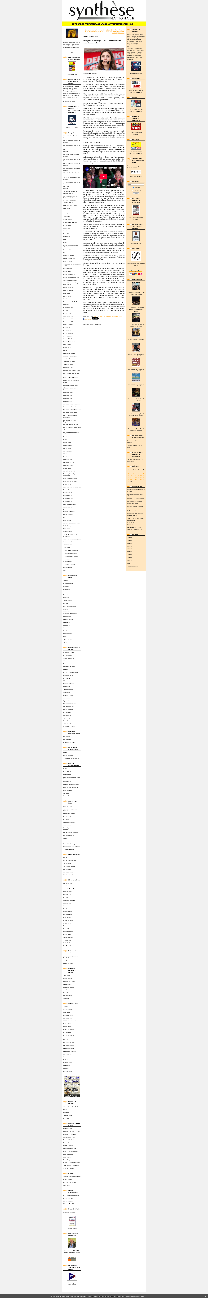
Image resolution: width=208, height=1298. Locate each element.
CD (64, 252)
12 (136, 475)
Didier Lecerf (66, 293)
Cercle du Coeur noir (68, 255)
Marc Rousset (67, 908)
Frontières (66, 597)
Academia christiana (68, 652)
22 (143, 477)
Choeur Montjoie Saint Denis (70, 1107)
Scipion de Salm (67, 531)
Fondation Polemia (68, 675)
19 (136, 477)
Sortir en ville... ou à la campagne (72, 539)
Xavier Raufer (67, 943)
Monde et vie (66, 625)
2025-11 (129, 563)
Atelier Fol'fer (66, 1012)
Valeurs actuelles (67, 639)
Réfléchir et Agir (67, 715)
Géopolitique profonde (69, 822)
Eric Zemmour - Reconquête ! (71, 672)
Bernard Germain (67, 233)
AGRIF (65, 960)
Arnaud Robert (67, 225)
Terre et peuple (67, 723)
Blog (64, 239)
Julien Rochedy (67, 825)
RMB (64, 517)
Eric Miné (65, 310)
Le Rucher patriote (68, 963)
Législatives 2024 (67, 401)
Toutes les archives (132, 566)
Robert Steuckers (68, 931)
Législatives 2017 (67, 395)
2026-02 (129, 554)
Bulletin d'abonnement (69, 101)
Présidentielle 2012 (68, 492)
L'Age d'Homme (67, 1039)
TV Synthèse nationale (69, 564)
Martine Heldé (67, 442)
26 (136, 479)
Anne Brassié (66, 886)
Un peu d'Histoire (67, 567)
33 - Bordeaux (67, 863)
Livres (65, 439)
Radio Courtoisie (67, 790)
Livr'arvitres (66, 1059)
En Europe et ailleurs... (69, 307)
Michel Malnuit (67, 454)
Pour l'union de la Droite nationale (72, 487)
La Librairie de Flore (68, 1042)
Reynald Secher (67, 1071)
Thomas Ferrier (67, 940)
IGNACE (65, 350)
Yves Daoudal (67, 946)
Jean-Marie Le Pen (68, 364)
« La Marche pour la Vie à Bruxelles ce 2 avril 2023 (99, 30)
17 (131, 477)
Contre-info (66, 586)
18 (133, 477)
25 (133, 479)
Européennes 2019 (68, 319)
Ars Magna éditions (68, 1009)
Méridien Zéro (67, 781)
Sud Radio (66, 793)
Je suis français (67, 600)
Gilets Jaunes (67, 344)
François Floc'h (67, 336)
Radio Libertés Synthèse (69, 504)
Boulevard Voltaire (68, 583)
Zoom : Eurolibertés (68, 1168)
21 (141, 477)
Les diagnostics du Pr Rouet (70, 424)
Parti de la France (68, 709)
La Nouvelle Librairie (68, 1048)
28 (141, 479)
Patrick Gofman (67, 914)
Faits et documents (68, 592)
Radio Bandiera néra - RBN (70, 787)
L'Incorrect (66, 603)
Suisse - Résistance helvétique (71, 1162)
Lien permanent (107, 316)
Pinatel (65, 926)
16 (128, 477)
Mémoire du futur (67, 1065)
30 (128, 481)
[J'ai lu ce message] (206, 1296)
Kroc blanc (66, 1118)
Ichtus (65, 681)
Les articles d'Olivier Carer (70, 412)
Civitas (65, 661)
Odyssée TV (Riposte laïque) (71, 784)
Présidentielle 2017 (68, 495)
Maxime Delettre (67, 911)
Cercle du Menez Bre (69, 258)
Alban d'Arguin (67, 208)
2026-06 (129, 543)
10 (131, 475)
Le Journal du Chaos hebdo (70, 385)
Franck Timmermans (68, 333)
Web (64, 570)
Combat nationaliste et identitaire (71, 277)
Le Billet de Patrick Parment (70, 377)
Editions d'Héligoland (68, 1023)
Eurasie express (67, 1179)
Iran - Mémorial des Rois (69, 1182)
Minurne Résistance (68, 706)
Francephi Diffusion (72, 1228)
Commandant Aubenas (69, 813)
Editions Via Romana (68, 1029)
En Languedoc (67, 739)
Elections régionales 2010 (70, 302)
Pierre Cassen (67, 841)
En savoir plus (139, 1296)
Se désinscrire (137, 190)
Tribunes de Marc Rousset (70, 553)
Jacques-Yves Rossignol (69, 356)
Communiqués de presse (70, 280)
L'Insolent (65, 609)
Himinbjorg (66, 1112)
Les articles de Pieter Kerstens (71, 407)
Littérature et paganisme (69, 703)
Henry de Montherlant (69, 981)
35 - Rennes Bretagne (69, 866)
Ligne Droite (66, 436)
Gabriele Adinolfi (67, 338)
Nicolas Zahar (67, 468)
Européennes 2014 (68, 316)
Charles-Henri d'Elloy (68, 261)
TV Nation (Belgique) (68, 849)
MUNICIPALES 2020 (68, 462)
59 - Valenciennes (68, 872)
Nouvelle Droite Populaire (70, 481)
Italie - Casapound (68, 1154)
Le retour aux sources (69, 1057)
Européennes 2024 (68, 321)
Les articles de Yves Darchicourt (71, 409)
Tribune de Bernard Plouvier (70, 550)
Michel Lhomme (67, 451)
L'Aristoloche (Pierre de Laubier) (71, 370)
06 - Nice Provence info (69, 860)
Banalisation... (67, 231)
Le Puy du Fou (67, 1054)
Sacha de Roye (67, 525)
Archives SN (66, 216)
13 (138, 475)
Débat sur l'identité (68, 290)
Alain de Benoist (67, 883)
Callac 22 (65, 242)
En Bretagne (66, 736)
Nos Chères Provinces (69, 471)
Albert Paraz (66, 975)
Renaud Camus (67, 928)
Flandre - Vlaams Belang (69, 1142)
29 (143, 479)
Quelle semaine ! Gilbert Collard (71, 846)
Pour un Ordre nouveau (69, 489)
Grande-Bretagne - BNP (69, 1148)
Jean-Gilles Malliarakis (69, 900)
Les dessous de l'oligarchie (70, 832)
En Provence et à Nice (69, 742)
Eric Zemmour (67, 313)
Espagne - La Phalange (69, 1134)
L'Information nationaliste (69, 606)
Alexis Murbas (67, 211)
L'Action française (68, 695)
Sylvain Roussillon (68, 937)
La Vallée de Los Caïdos (69, 1051)
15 (143, 475)
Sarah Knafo (66, 528)
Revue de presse (67, 514)
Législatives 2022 (67, 398)
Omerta (65, 630)
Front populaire (67, 678)
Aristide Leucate (67, 219)
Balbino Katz (66, 228)
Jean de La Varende (68, 987)
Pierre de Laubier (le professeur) (71, 844)
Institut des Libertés (68, 683)
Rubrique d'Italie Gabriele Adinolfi (71, 523)
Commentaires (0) (117, 316)
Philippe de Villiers (68, 920)
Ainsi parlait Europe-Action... (70, 205)
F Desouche (66, 589)
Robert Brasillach (67, 995)
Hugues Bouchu (67, 347)
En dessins (66, 304)
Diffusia (65, 1109)
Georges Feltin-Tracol (69, 341)
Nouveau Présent (68, 628)
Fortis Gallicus (67, 771)
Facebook (88, 319)
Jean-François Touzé (69, 361)
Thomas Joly (66, 547)
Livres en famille (67, 1062)
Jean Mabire (66, 990)
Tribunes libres (67, 559)
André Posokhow (67, 214)
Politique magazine (68, 633)
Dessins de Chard (68, 1015)
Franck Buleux (67, 330)
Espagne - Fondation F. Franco (71, 1131)
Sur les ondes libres (68, 542)
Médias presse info (68, 619)
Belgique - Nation (67, 1128)
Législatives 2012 (67, 392)
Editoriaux (66, 299)
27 (138, 479)
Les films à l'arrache (68, 835)
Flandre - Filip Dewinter (69, 1140)
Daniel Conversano (68, 287)
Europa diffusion (67, 1032)
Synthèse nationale (72, 74)
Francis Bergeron (68, 324)
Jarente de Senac (68, 358)
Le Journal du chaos (132, 510)
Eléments (65, 669)
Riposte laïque (67, 718)
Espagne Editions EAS (69, 1137)
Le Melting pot (67, 774)
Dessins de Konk (67, 1018)
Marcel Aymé (66, 992)
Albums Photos (137, 279)
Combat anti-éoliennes (69, 274)
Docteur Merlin (67, 296)
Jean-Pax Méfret (67, 1115)
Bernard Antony (67, 891)
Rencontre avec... (68, 507)
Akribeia (65, 1006)
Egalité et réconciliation (69, 666)
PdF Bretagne (67, 712)
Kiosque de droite (67, 367)
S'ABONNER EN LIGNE (72, 127)
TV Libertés (66, 796)
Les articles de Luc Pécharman (71, 404)
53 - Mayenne (67, 869)
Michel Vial (66, 456)
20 (138, 477)
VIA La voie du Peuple (69, 726)
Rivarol (65, 636)
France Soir (66, 594)
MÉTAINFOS (66, 622)
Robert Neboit (67, 520)
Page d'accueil (119, 30)
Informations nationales (69, 353)
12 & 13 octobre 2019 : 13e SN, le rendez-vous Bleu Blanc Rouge (136, 309)
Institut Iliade (66, 686)
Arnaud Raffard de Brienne (70, 222)
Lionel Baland (66, 906)
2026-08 (129, 537)
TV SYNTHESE (67, 561)
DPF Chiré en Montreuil (69, 1021)
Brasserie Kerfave (68, 1198)
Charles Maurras (67, 978)
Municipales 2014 (67, 459)
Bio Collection (66, 236)
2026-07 (129, 540)
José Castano (67, 903)
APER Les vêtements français (71, 1195)
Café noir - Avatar (68, 806)
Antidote (65, 580)
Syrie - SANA (66, 1185)
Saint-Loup (66, 998)
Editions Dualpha (67, 1026)
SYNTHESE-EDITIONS (136, 176)
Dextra (65, 664)
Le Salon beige (67, 616)
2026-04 (129, 549)
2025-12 (129, 560)
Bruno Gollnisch (67, 655)
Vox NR (65, 642)
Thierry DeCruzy (67, 544)
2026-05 (129, 546)
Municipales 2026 (67, 465)
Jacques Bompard (68, 689)
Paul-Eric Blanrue (67, 917)
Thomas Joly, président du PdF (71, 758)
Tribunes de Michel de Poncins (71, 556)
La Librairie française (68, 1045)
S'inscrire (137, 187)
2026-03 (129, 551)
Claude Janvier (67, 271)
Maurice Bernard (67, 445)
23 (128, 479)
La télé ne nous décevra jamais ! (135, 498)
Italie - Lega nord (67, 1157)
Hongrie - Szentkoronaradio (70, 1151)
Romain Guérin (67, 934)
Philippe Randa (67, 484)
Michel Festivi (67, 448)
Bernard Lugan (67, 894)
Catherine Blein (67, 249)
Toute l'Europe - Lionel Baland (71, 1165)
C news (65, 768)
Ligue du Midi (66, 701)
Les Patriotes (66, 698)
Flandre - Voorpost (68, 1145)
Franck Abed (66, 327)
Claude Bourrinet (67, 268)
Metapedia (66, 1068)
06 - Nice (65, 857)
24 (131, 479)
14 (141, 475)
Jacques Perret (67, 984)
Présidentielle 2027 (68, 501)
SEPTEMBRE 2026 (136, 243)
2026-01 (129, 557)
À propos (72, 52)
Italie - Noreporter (68, 1160)
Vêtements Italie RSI (68, 1204)
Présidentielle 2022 (68, 498)
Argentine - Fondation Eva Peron (71, 1176)
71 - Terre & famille (68, 875)
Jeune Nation (66, 692)
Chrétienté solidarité (68, 658)
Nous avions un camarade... (70, 478)
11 (133, 475)
